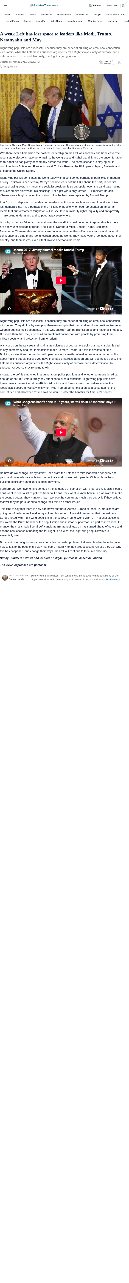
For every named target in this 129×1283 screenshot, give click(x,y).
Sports (27, 21)
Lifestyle (97, 14)
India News (46, 14)
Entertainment (64, 14)
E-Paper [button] (97, 6)
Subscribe (112, 6)
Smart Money (12, 21)
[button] (5, 5)
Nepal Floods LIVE (115, 14)
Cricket (32, 14)
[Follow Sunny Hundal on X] (21, 66)
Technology (113, 21)
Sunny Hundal (10, 66)
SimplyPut (40, 21)
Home (8, 14)
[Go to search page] (11, 5)
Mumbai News (95, 21)
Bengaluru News (75, 21)
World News (82, 14)
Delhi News (56, 21)
